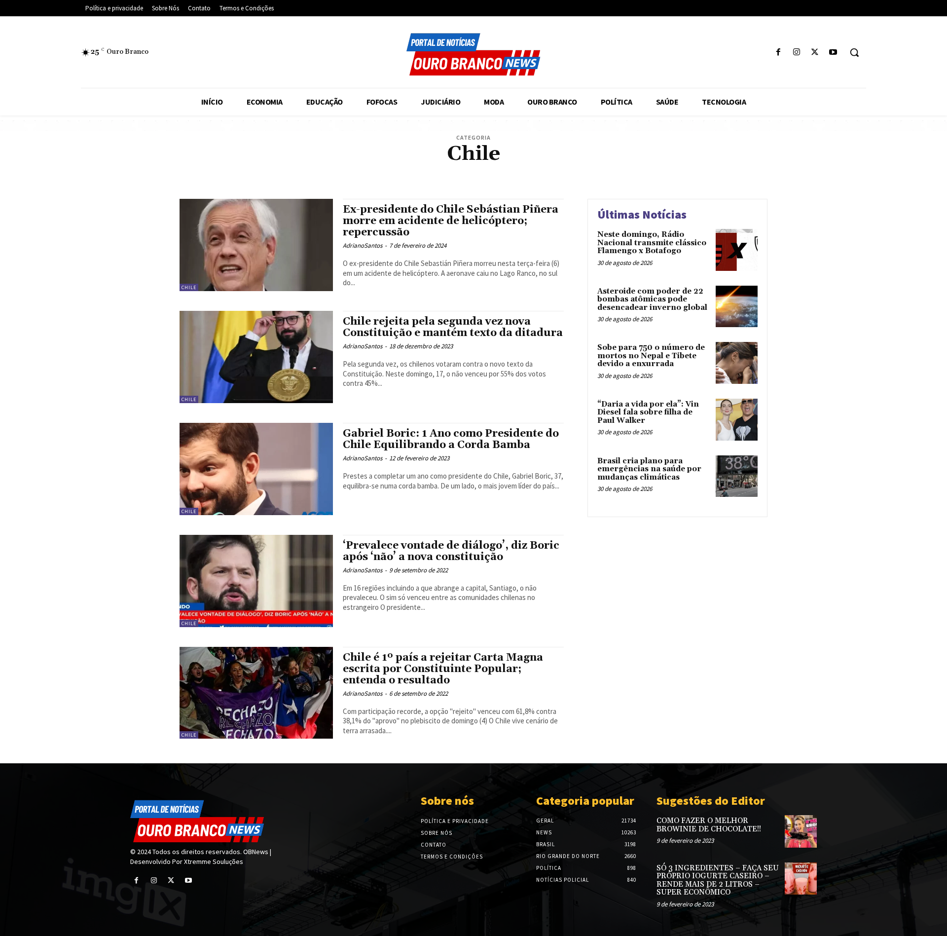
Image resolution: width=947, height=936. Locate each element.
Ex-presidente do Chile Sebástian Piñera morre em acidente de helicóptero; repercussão (450, 221)
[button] (854, 52)
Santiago (472, 172)
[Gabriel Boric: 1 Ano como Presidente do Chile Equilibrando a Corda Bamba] (256, 469)
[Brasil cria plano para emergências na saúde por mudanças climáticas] (737, 476)
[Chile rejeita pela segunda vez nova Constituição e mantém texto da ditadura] (256, 357)
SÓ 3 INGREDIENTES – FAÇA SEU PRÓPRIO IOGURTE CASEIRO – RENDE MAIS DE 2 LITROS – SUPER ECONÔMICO (717, 880)
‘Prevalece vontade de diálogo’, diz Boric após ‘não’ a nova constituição (451, 551)
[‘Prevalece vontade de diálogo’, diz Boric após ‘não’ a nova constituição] (256, 581)
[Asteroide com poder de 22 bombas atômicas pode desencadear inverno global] (737, 307)
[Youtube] (833, 52)
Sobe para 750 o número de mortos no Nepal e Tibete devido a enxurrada (651, 356)
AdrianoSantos (362, 245)
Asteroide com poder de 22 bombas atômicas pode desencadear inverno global (652, 299)
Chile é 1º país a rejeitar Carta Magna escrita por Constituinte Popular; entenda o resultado (443, 669)
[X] (815, 52)
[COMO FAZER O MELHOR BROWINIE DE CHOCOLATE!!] (801, 831)
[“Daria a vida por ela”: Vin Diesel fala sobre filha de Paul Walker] (737, 420)
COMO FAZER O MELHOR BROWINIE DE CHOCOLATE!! (708, 825)
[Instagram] (796, 52)
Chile (189, 287)
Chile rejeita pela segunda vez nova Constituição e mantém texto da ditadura (453, 327)
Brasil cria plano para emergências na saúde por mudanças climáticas (649, 469)
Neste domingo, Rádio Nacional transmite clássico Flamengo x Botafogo (651, 243)
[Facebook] (778, 52)
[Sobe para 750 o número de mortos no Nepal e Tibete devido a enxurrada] (737, 363)
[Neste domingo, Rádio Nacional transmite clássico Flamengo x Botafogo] (737, 250)
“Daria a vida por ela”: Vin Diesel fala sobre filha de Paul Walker (648, 412)
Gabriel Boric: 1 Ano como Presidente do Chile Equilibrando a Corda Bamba (451, 439)
